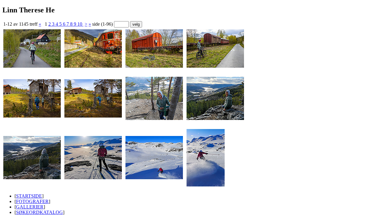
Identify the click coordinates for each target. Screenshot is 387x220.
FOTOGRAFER (32, 201)
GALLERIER (30, 206)
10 (80, 24)
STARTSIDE (29, 196)
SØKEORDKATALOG (39, 212)
